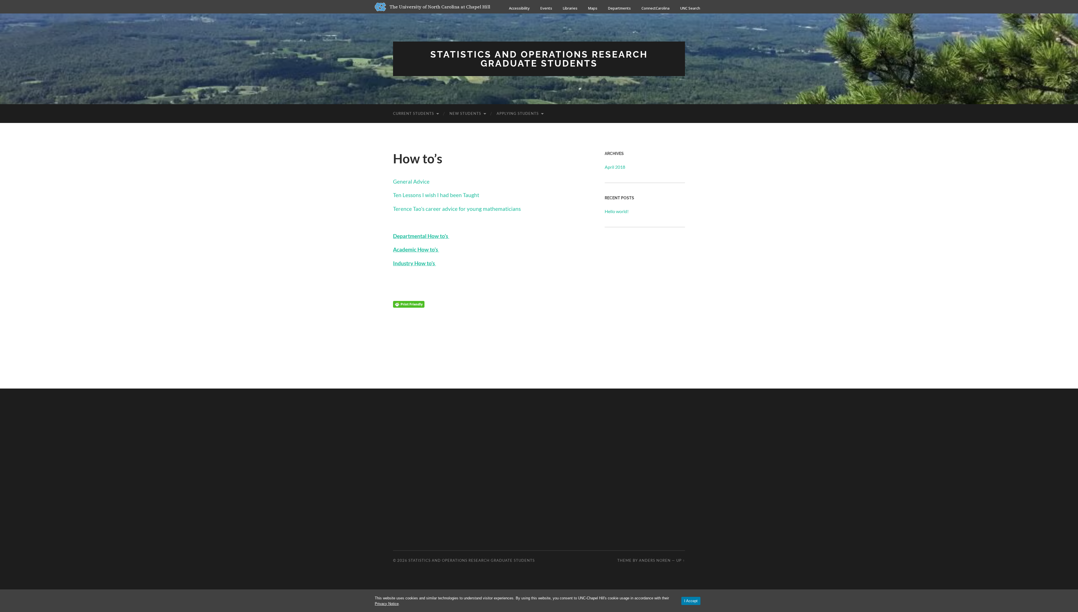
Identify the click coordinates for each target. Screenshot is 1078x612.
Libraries (570, 8)
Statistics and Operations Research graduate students (539, 58)
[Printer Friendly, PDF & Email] (408, 304)
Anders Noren (655, 560)
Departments (619, 8)
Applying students (518, 113)
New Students (465, 113)
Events (546, 8)
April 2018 (615, 167)
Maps (592, 8)
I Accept (691, 601)
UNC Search (690, 8)
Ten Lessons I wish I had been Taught (436, 195)
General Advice (411, 181)
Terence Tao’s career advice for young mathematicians (457, 208)
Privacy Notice (387, 604)
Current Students (413, 113)
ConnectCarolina (655, 8)
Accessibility (519, 8)
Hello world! (617, 211)
